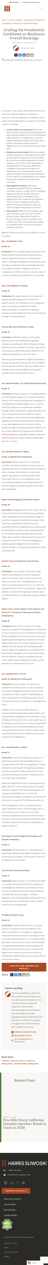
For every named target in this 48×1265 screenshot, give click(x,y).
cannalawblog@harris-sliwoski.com (23, 1040)
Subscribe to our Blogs (15, 1191)
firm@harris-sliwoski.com (31, 2)
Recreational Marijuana (26, 1064)
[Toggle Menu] (41, 9)
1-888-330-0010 (13, 2)
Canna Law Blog (15, 20)
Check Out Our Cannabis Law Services (24, 967)
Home (4, 20)
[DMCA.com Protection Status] (7, 1224)
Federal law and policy (14, 1061)
